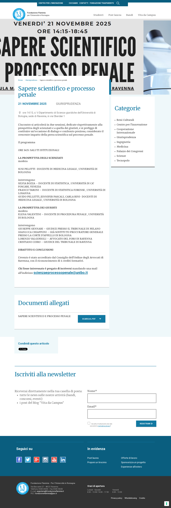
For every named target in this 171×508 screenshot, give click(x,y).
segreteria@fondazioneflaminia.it (50, 491)
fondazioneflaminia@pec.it (46, 493)
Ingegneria (123, 141)
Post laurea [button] (115, 15)
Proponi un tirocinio (97, 462)
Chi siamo (73, 3)
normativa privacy (104, 426)
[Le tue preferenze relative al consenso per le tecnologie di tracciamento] (166, 503)
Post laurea (93, 458)
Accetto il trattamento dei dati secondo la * (101, 425)
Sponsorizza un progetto (133, 462)
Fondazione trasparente (102, 3)
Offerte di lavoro (129, 458)
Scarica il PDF (89, 319)
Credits (142, 498)
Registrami (145, 424)
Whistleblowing (131, 498)
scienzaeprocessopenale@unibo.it (61, 273)
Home (20, 80)
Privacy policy (116, 498)
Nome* (92, 391)
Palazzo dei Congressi (130, 151)
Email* (92, 406)
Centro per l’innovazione (51, 3)
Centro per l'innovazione (132, 124)
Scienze (121, 155)
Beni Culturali (125, 119)
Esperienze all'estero (131, 466)
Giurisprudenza (31, 80)
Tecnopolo (123, 160)
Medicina (122, 146)
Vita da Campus (147, 15)
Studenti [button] (99, 15)
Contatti (83, 3)
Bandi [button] (129, 15)
